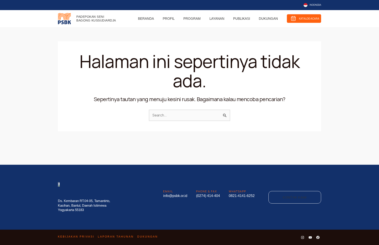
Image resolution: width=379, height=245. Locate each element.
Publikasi (241, 18)
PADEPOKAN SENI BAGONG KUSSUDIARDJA (96, 18)
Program (192, 18)
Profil (169, 18)
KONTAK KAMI (295, 197)
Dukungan (268, 18)
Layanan (216, 18)
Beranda (146, 18)
